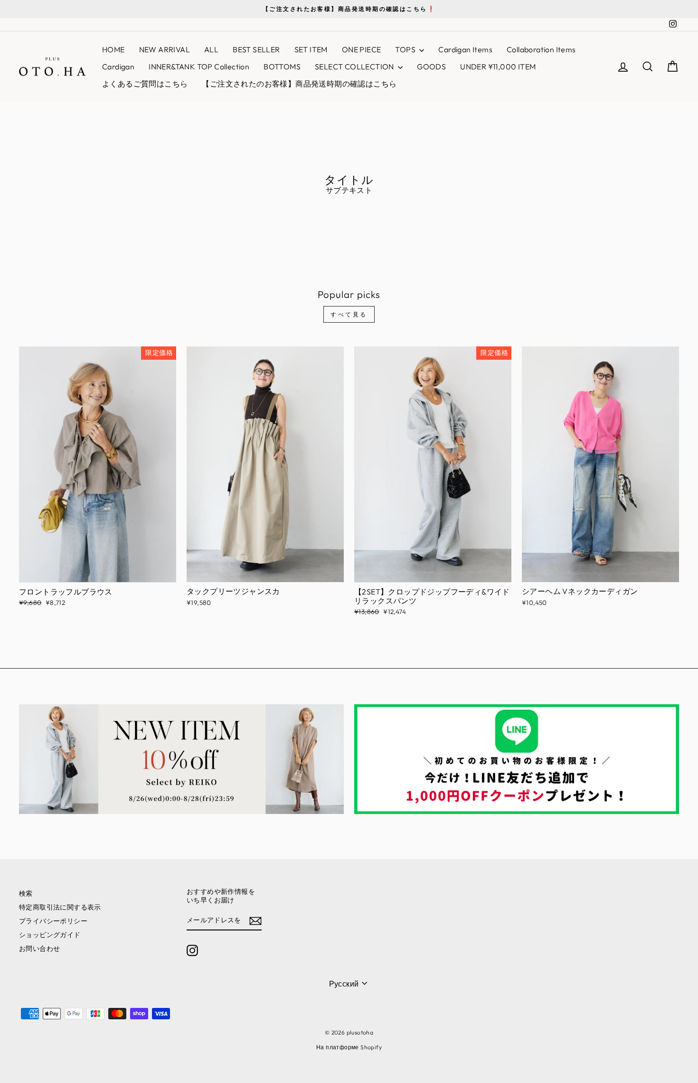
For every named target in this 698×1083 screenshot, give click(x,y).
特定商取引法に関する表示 (60, 907)
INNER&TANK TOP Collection (199, 66)
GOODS (431, 66)
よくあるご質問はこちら (145, 83)
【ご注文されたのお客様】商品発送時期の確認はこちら (299, 83)
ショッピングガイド (50, 934)
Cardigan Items (465, 49)
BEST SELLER (256, 49)
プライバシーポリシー (53, 921)
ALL (211, 49)
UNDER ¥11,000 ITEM (498, 66)
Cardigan (118, 66)
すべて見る (349, 314)
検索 (26, 893)
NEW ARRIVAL (164, 49)
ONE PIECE (361, 49)
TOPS (406, 49)
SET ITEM (311, 49)
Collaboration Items (541, 49)
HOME (113, 49)
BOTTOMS (282, 66)
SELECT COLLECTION (355, 66)
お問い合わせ (39, 948)
